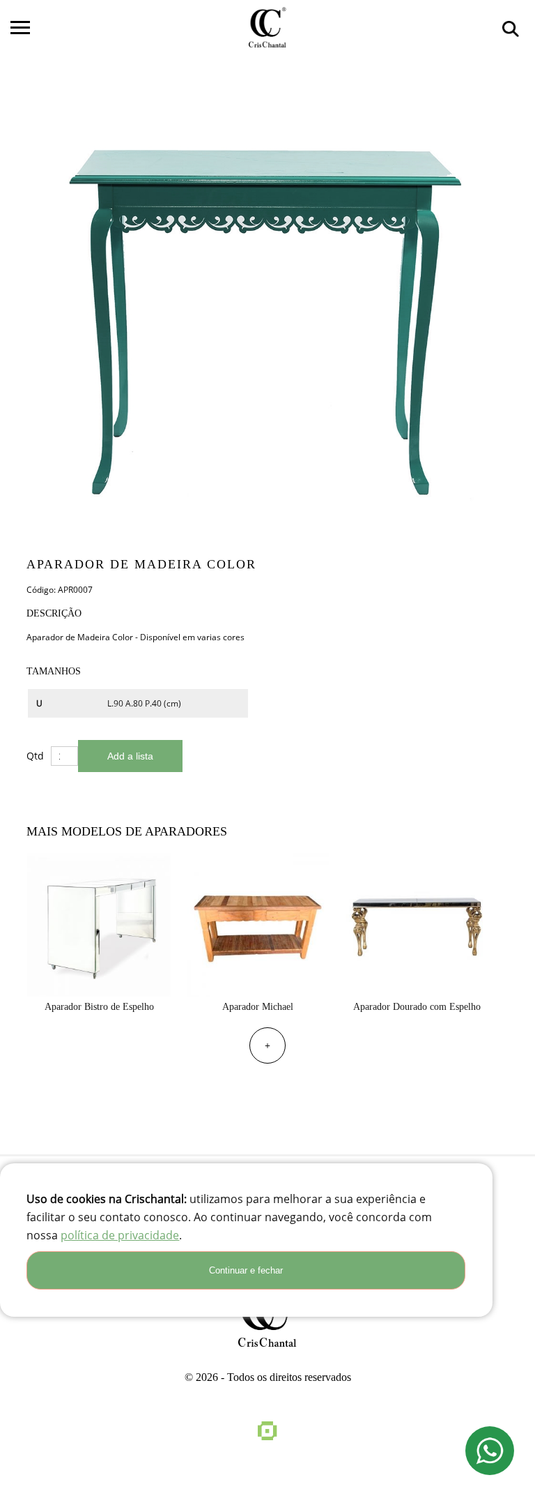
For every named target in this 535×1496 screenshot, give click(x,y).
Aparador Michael (257, 1007)
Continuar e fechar (246, 1270)
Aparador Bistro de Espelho (99, 1007)
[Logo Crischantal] (267, 27)
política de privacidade (120, 1235)
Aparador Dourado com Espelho (417, 1007)
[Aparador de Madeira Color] (264, 308)
